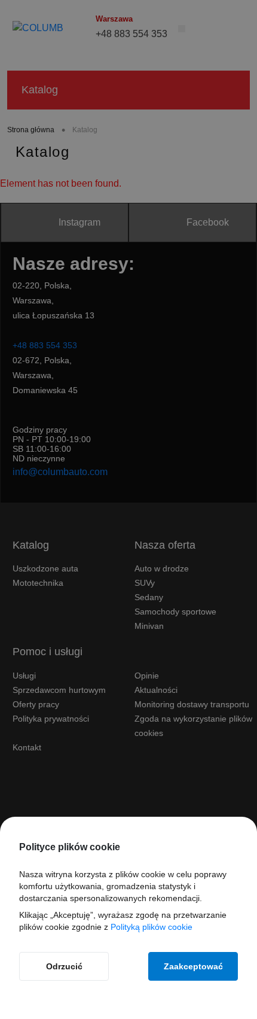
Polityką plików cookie (151, 927)
